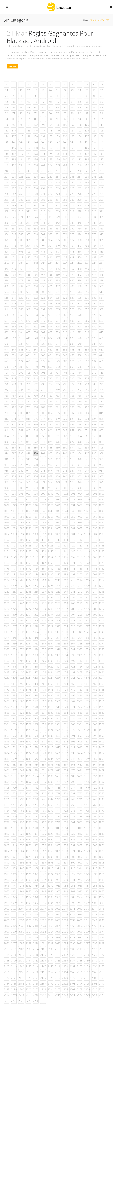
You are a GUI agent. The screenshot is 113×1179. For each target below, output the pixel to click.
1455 (101, 678)
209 (101, 165)
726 (94, 378)
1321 (43, 626)
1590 (65, 735)
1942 (79, 879)
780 (79, 401)
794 (79, 407)
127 (14, 136)
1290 (21, 614)
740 (94, 384)
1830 (79, 833)
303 (72, 205)
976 (79, 482)
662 (36, 355)
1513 (14, 707)
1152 (36, 557)
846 (50, 430)
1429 (14, 672)
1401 (14, 660)
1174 (94, 562)
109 (87, 124)
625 (72, 338)
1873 (87, 851)
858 (36, 436)
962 (79, 476)
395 (28, 245)
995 (14, 493)
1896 (50, 862)
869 (14, 441)
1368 (79, 643)
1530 (36, 712)
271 (43, 194)
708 (65, 372)
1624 (6, 753)
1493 (72, 695)
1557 (28, 724)
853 (101, 430)
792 (65, 407)
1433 (43, 672)
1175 (101, 562)
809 (87, 413)
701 (14, 372)
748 (50, 390)
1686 (50, 776)
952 (6, 476)
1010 (21, 499)
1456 (6, 683)
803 (43, 413)
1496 (94, 695)
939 (14, 470)
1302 (6, 620)
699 (101, 366)
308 (6, 211)
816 (36, 418)
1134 (6, 551)
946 (65, 470)
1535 (72, 712)
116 (36, 130)
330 (65, 217)
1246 (6, 597)
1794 (21, 822)
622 (50, 338)
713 (101, 372)
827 (14, 424)
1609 (101, 741)
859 (43, 436)
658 (6, 355)
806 (65, 413)
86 (21, 119)
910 (6, 459)
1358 (6, 643)
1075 (87, 522)
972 (50, 482)
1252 (50, 597)
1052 (21, 516)
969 (28, 482)
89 (43, 119)
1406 (50, 660)
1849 (14, 845)
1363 (43, 643)
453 (43, 268)
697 (87, 366)
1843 (72, 839)
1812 (50, 828)
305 (87, 205)
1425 (87, 666)
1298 (79, 614)
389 (87, 240)
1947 (14, 885)
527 (72, 297)
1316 (6, 626)
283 (28, 199)
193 (87, 159)
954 (21, 476)
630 (6, 343)
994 (6, 493)
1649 (87, 758)
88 (35, 119)
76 (50, 113)
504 (6, 292)
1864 (21, 851)
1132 (94, 545)
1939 (57, 879)
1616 (50, 747)
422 (21, 257)
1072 (65, 522)
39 (86, 96)
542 (79, 303)
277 (87, 194)
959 (58, 476)
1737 (14, 799)
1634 (79, 753)
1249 (28, 597)
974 (65, 482)
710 (79, 372)
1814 (65, 828)
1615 (43, 747)
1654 (21, 764)
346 (79, 222)
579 (43, 320)
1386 (6, 655)
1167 (43, 562)
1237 (43, 591)
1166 (36, 562)
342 (50, 222)
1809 (28, 828)
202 (50, 165)
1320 (36, 626)
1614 (36, 747)
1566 (94, 724)
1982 (65, 897)
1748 (94, 799)
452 (36, 268)
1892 (21, 862)
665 (58, 355)
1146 (94, 551)
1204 (6, 580)
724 (79, 378)
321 (101, 211)
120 (65, 130)
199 (28, 165)
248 (79, 182)
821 (72, 418)
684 (94, 361)
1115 (72, 539)
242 (36, 182)
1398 (94, 655)
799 (14, 413)
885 (28, 447)
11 (86, 84)
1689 (72, 776)
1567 (101, 724)
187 (43, 159)
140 (6, 142)
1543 (28, 718)
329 (58, 217)
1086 (65, 528)
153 (101, 142)
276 (79, 194)
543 (87, 303)
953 (14, 476)
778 (65, 401)
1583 (14, 735)
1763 (101, 805)
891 (72, 447)
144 (36, 142)
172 (36, 153)
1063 (101, 516)
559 (101, 309)
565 (43, 315)
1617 (57, 747)
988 (65, 488)
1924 (50, 874)
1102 (79, 534)
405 (101, 245)
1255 (72, 597)
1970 (79, 891)
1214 (79, 580)
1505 (57, 701)
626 (79, 338)
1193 (28, 574)
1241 (72, 591)
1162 (6, 562)
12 (94, 84)
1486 (21, 695)
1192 (21, 574)
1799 (57, 822)
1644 (50, 758)
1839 (43, 839)
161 (58, 147)
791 (58, 407)
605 (28, 332)
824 (94, 418)
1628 (36, 753)
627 (87, 338)
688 (21, 366)
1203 (101, 574)
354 (36, 228)
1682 (21, 776)
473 (87, 274)
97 (101, 119)
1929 (87, 874)
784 (6, 407)
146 (50, 142)
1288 (6, 614)
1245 (101, 591)
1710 (21, 787)
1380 (65, 649)
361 (87, 228)
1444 (21, 678)
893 (87, 447)
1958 (94, 885)
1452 (79, 678)
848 (65, 430)
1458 (21, 683)
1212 (65, 580)
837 (87, 424)
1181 (43, 568)
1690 (79, 776)
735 (58, 384)
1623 (101, 747)
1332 (21, 632)
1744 (65, 799)
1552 (94, 718)
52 (79, 101)
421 (14, 257)
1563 (72, 724)
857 (28, 436)
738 (79, 384)
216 (50, 171)
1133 (101, 545)
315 (58, 211)
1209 (43, 580)
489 (101, 280)
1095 (28, 534)
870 (21, 441)
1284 (79, 609)
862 (65, 436)
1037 (14, 511)
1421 (57, 666)
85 (13, 119)
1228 (79, 586)
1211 (57, 580)
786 (21, 407)
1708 (6, 787)
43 (13, 101)
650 (50, 349)
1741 (43, 799)
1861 (101, 845)
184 (21, 159)
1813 (57, 828)
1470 (6, 689)
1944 (94, 879)
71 (13, 113)
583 (72, 320)
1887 (87, 856)
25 (86, 90)
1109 (28, 539)
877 (72, 441)
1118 (94, 539)
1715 (57, 787)
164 (79, 147)
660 (21, 355)
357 (58, 228)
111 (101, 124)
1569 (14, 730)
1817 (87, 828)
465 (28, 274)
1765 (14, 810)
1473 (28, 689)
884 (21, 447)
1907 (28, 868)
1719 (87, 787)
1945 (101, 879)
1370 (94, 643)
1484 (6, 695)
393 (14, 245)
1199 (72, 574)
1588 (50, 735)
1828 (65, 833)
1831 (87, 833)
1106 (6, 539)
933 (72, 464)
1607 (87, 741)
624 (65, 338)
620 (36, 338)
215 (43, 171)
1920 (21, 874)
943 (43, 470)
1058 (65, 516)
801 (28, 413)
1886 (79, 856)
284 (36, 199)
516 (94, 292)
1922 (36, 874)
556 (79, 309)
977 (87, 482)
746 (36, 390)
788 (36, 407)
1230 (94, 586)
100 (21, 124)
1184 (65, 568)
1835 (14, 839)
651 (58, 349)
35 (57, 96)
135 (72, 136)
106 (65, 124)
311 (28, 211)
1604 (65, 741)
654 (79, 349)
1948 (21, 885)
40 (94, 96)
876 (65, 441)
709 (72, 372)
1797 (43, 822)
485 (72, 280)
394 (21, 245)
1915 (87, 868)
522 (36, 297)
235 (87, 176)
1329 (101, 626)
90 (50, 119)
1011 (28, 499)
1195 (43, 574)
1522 (79, 707)
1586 (36, 735)
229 (43, 176)
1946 (6, 885)
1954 (65, 885)
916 (50, 459)
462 (6, 274)
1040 (36, 511)
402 (79, 245)
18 (35, 90)
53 (86, 101)
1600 (36, 741)
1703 (72, 781)
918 (65, 459)
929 (43, 464)
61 (43, 107)
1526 (6, 712)
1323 (57, 626)
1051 (14, 516)
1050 (6, 516)
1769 (43, 810)
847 (58, 430)
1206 (21, 580)
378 (6, 240)
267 (14, 194)
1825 (43, 833)
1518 (50, 707)
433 (101, 257)
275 (72, 194)
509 (43, 292)
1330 (6, 632)
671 (101, 355)
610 (65, 332)
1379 (57, 649)
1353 (72, 637)
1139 (43, 551)
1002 (65, 493)
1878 (21, 856)
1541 (14, 718)
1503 (43, 701)
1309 (57, 620)
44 (21, 101)
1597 (14, 741)
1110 (36, 539)
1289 (14, 614)
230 (50, 176)
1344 (6, 637)
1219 (14, 586)
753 (87, 390)
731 (28, 384)
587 (101, 320)
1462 (50, 683)
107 (72, 124)
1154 (50, 557)
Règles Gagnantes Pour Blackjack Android (50, 37)
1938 (50, 879)
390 (94, 240)
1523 (87, 707)
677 (43, 361)
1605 (72, 741)
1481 (87, 689)
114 (21, 130)
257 (43, 188)
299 (43, 205)
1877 (14, 856)
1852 (36, 845)
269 (28, 194)
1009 (14, 499)
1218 (6, 586)
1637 (101, 753)
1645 (57, 758)
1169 (57, 562)
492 (21, 286)
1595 (101, 735)
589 (14, 326)
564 (36, 315)
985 (43, 488)
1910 (50, 868)
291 (87, 199)
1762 (94, 805)
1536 (79, 712)
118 (50, 130)
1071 (57, 522)
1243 (87, 591)
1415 (14, 666)
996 (21, 493)
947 (72, 470)
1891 (14, 862)
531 (101, 297)
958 (50, 476)
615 (101, 332)
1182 (50, 568)
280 (6, 199)
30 (21, 96)
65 (72, 107)
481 (43, 280)
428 (65, 257)
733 (43, 384)
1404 (36, 660)
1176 (6, 568)
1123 (28, 545)
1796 (36, 822)
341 (43, 222)
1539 (101, 712)
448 (6, 268)
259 (58, 188)
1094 (21, 534)
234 (79, 176)
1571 (28, 730)
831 (43, 424)
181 (101, 153)
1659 (57, 764)
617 (14, 338)
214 (36, 171)
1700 (50, 781)
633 (28, 343)
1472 (21, 689)
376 (94, 234)
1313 (87, 620)
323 (14, 217)
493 (28, 286)
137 (87, 136)
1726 (36, 793)
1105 (101, 534)
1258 (94, 597)
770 (6, 401)
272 (50, 194)
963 (87, 476)
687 (14, 366)
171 (28, 153)
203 (58, 165)
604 (21, 332)
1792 (6, 822)
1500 (21, 701)
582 (65, 320)
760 (36, 395)
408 (21, 251)
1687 (57, 776)
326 (36, 217)
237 (101, 176)
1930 (94, 874)
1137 (28, 551)
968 (21, 482)
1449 (57, 678)
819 (58, 418)
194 (94, 159)
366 (21, 234)
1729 (57, 793)
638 (65, 343)
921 (87, 459)
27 (101, 90)
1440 (94, 672)
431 (87, 257)
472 (79, 274)
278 (94, 194)
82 (94, 113)
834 (65, 424)
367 (28, 234)
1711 (28, 787)
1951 (43, 885)
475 (101, 274)
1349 (43, 637)
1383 (87, 649)
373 (72, 234)
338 (21, 222)
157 (28, 147)
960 (65, 476)
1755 (43, 805)
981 (14, 488)
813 (14, 418)
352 (21, 228)
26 (94, 90)
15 (13, 90)
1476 (50, 689)
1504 (50, 701)
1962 (21, 891)
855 (14, 436)
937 (101, 464)
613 (87, 332)
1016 (65, 499)
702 (21, 372)
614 (94, 332)
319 (87, 211)
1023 (14, 505)
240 (21, 182)
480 (36, 280)
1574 (50, 730)
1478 (65, 689)
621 (43, 338)
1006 (94, 493)
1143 (72, 551)
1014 (50, 499)
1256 (79, 597)
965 (101, 476)
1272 (94, 603)
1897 (57, 862)
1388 (21, 655)
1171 (72, 562)
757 (14, 395)
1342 (94, 632)
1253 (57, 597)
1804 (94, 822)
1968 (65, 891)
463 (14, 274)
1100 (65, 534)
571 (87, 315)
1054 (36, 516)
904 (65, 453)
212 (21, 171)
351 (14, 228)
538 (50, 303)
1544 (36, 718)
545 (101, 303)
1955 (72, 885)
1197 (57, 574)
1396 (79, 655)
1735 (101, 793)
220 (79, 171)
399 (58, 245)
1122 (21, 545)
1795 (28, 822)
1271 (87, 603)
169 (14, 153)
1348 (36, 637)
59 (28, 107)
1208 (36, 580)
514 (79, 292)
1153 (43, 557)
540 (65, 303)
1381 (72, 649)
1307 (43, 620)
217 (58, 171)
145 (43, 142)
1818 (94, 828)
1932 (6, 879)
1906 (21, 868)
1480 (79, 689)
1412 (94, 660)
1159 (87, 557)
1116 (79, 539)
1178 (21, 568)
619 (28, 338)
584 (79, 320)
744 (21, 390)
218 (65, 171)
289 (72, 199)
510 (50, 292)
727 (101, 378)
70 (6, 113)
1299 (87, 614)
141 (14, 142)
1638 (6, 758)
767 (87, 395)
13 (101, 84)
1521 (72, 707)
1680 (6, 776)
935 (87, 464)
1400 (6, 660)
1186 (79, 568)
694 (65, 366)
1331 (14, 632)
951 (101, 470)
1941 (72, 879)
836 (79, 424)
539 (58, 303)
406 (6, 251)
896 (6, 453)
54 (94, 101)
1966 (50, 891)
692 (50, 366)
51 (72, 101)
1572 (36, 730)
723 (72, 378)
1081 (28, 528)
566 (50, 315)
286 (50, 199)
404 (94, 245)
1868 (50, 851)
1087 (72, 528)
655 (87, 349)
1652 (6, 764)
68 (94, 107)
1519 (57, 707)
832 (50, 424)
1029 (57, 505)
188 (50, 159)
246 (65, 182)
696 (79, 366)
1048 (94, 511)
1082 (36, 528)
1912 (65, 868)
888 (50, 447)
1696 (21, 781)
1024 (21, 505)
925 (14, 464)
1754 (36, 805)
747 (43, 390)
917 (58, 459)
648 (36, 349)
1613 (28, 747)
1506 (65, 701)
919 (72, 459)
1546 (50, 718)
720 (50, 378)
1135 (14, 551)
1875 (101, 851)
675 (28, 361)
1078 (6, 528)
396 (36, 245)
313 (43, 211)
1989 (14, 903)
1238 (50, 591)
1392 (50, 655)
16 (21, 90)
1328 (94, 626)
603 (14, 332)
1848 (6, 845)
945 (58, 470)
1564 (79, 724)
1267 (57, 603)
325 (28, 217)
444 (79, 263)
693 (58, 366)
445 (87, 263)
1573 (43, 730)
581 (58, 320)
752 (79, 390)
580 (50, 320)
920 (79, 459)
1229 (87, 586)
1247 (14, 597)
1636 (94, 753)
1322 (50, 626)
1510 (94, 701)
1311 (72, 620)
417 (87, 251)
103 (43, 124)
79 (72, 113)
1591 (72, 735)
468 (50, 274)
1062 (94, 516)
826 (6, 424)
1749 (101, 799)
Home (85, 20)
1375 (28, 649)
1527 (14, 712)
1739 (28, 799)
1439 (87, 672)
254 (21, 188)
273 (58, 194)
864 (79, 436)
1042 (50, 511)
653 (72, 349)
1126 (50, 545)
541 (72, 303)
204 (65, 165)
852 (94, 430)
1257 (87, 597)
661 (28, 355)
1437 (72, 672)
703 (28, 372)
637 (58, 343)
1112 (50, 539)
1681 (14, 776)
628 (94, 338)
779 (72, 401)
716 (21, 378)
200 (36, 165)
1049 (101, 511)
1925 (57, 874)
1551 (87, 718)
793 (72, 407)
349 (101, 222)
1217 (101, 580)
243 (43, 182)
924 (6, 464)
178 (79, 153)
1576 (65, 730)
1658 (50, 764)
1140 (50, 551)
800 (21, 413)
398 (50, 245)
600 (94, 326)
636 (50, 343)
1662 (79, 764)
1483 (101, 689)
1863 (14, 851)
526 (65, 297)
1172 (79, 562)
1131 (87, 545)
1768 (36, 810)
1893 (28, 862)
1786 (65, 816)
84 (6, 119)
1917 (101, 868)
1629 (43, 753)
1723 (14, 793)
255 (28, 188)
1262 (21, 603)
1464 (65, 683)
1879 (28, 856)
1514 (21, 707)
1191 (14, 574)
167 (101, 147)
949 (87, 470)
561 (14, 315)
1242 (79, 591)
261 (72, 188)
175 (58, 153)
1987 (101, 897)
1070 (50, 522)
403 (87, 245)
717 (28, 378)
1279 (43, 609)
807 (72, 413)
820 (65, 418)
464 (21, 274)
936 (94, 464)
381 (28, 240)
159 (43, 147)
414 (65, 251)
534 (21, 303)
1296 (65, 614)
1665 (101, 764)
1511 (101, 701)
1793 (14, 822)
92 (65, 119)
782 (94, 401)
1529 (28, 712)
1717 (72, 787)
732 (36, 384)
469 (58, 274)
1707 (101, 781)
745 (28, 390)
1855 (57, 845)
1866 (36, 851)
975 (72, 482)
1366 (65, 643)
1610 (6, 747)
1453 (87, 678)
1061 (87, 516)
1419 (43, 666)
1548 (65, 718)
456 (65, 268)
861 (58, 436)
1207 (28, 580)
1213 (72, 580)
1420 (50, 666)
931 (58, 464)
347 (87, 222)
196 (6, 165)
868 (6, 441)
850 (79, 430)
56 (6, 107)
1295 (57, 614)
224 (6, 176)
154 (6, 147)
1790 (94, 816)
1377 (43, 649)
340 (36, 222)
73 (28, 113)
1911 (57, 868)
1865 (28, 851)
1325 (72, 626)
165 (87, 147)
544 (94, 303)
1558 (36, 724)
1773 (72, 810)
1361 (28, 643)
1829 (72, 833)
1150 (21, 557)
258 (50, 188)
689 (28, 366)
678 (50, 361)
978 (94, 482)
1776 (94, 810)
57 (13, 107)
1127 (57, 545)
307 (101, 205)
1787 (72, 816)
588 (6, 326)
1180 (36, 568)
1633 (72, 753)
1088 (79, 528)
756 (6, 395)
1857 (72, 845)
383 (43, 240)
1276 (21, 609)
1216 (94, 580)
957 (43, 476)
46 (35, 101)
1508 (79, 701)
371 (58, 234)
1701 (57, 781)
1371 (101, 643)
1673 (57, 770)
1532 (50, 712)
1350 (50, 637)
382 (36, 240)
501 (87, 286)
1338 (65, 632)
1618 (65, 747)
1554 (6, 724)
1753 (28, 805)
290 (79, 199)
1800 (65, 822)
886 (36, 447)
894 (94, 447)
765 (72, 395)
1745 (72, 799)
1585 (28, 735)
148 (65, 142)
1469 (101, 683)
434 (6, 263)
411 (43, 251)
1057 (57, 516)
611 (72, 332)
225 (14, 176)
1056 (50, 516)
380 (21, 240)
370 (50, 234)
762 (50, 395)
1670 (36, 770)
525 (58, 297)
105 (58, 124)
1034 (94, 505)
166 (94, 147)
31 (28, 96)
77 (57, 113)
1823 (28, 833)
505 (14, 292)
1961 (14, 891)
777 (58, 401)
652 (65, 349)
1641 (28, 758)
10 (79, 84)
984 (36, 488)
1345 (14, 637)
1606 (79, 741)
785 (14, 407)
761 (43, 395)
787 (28, 407)
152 (94, 142)
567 (58, 315)
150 (79, 142)
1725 (28, 793)
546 (6, 309)
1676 (79, 770)
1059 (72, 516)
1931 (101, 874)
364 (6, 234)
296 (21, 205)
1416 (21, 666)
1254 (65, 597)
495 (43, 286)
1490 (50, 695)
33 (43, 96)
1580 (94, 730)
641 (87, 343)
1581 (101, 730)
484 (65, 280)
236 (94, 176)
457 (72, 268)
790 (50, 407)
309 (14, 211)
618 (21, 338)
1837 (28, 839)
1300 (94, 614)
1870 (65, 851)
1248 (21, 597)
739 (87, 384)
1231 (101, 586)
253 (14, 188)
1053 (28, 516)
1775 (87, 810)
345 (72, 222)
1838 (36, 839)
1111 (43, 539)
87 (28, 119)
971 (43, 482)
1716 (65, 787)
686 (6, 366)
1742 (50, 799)
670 (94, 355)
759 (28, 395)
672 (6, 361)
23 (72, 90)
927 (28, 464)
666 (65, 355)
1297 (72, 614)
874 (50, 441)
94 (79, 119)
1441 (101, 672)
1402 (21, 660)
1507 (72, 701)
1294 (50, 614)
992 (94, 488)
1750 (6, 805)
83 (101, 113)
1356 (94, 637)
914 (36, 459)
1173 (87, 562)
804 (50, 413)
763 (58, 395)
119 (58, 130)
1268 (65, 603)
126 (6, 136)
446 (94, 263)
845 (43, 430)
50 (65, 101)
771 (14, 401)
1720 (94, 787)
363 (101, 228)
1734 (94, 793)
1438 (79, 672)
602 (6, 332)
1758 (65, 805)
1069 (43, 522)
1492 (65, 695)
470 (65, 274)
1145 (87, 551)
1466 (79, 683)
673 (14, 361)
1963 (28, 891)
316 (65, 211)
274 (65, 194)
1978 (36, 897)
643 (101, 343)
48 (50, 101)
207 (87, 165)
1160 (94, 557)
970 (36, 482)
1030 (65, 505)
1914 (79, 868)
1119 (101, 539)
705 (43, 372)
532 (6, 303)
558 (94, 309)
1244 (94, 591)
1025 (28, 505)
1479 (72, 689)
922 (94, 459)
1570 (21, 730)
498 (65, 286)
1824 (36, 833)
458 (79, 268)
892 (79, 447)
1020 (94, 499)
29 (13, 96)
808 (79, 413)
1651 (101, 758)
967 (14, 482)
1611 (14, 747)
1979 (43, 897)
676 (36, 361)
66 (79, 107)
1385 (101, 649)
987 (58, 488)
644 (6, 349)
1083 (43, 528)
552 (50, 309)
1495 (87, 695)
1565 (87, 724)
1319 (28, 626)
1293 (43, 614)
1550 (79, 718)
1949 (28, 885)
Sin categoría (35, 46)
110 (94, 124)
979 (101, 482)
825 (101, 418)
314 (50, 211)
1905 (14, 868)
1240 (65, 591)
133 (58, 136)
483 (58, 280)
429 (72, 257)
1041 (43, 511)
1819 (101, 828)
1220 (21, 586)
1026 (36, 505)
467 (43, 274)
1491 (57, 695)
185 (28, 159)
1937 (43, 879)
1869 (57, 851)
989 (72, 488)
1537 (87, 712)
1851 (28, 845)
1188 (94, 568)
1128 (65, 545)
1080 (21, 528)
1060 (79, 516)
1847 (101, 839)
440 (50, 263)
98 (6, 124)
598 (79, 326)
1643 (43, 758)
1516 (36, 707)
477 (14, 280)
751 (72, 390)
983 (28, 488)
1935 (28, 879)
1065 (14, 522)
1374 (21, 649)
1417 (28, 666)
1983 (72, 897)
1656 (36, 764)
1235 (28, 591)
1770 (50, 810)
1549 (72, 718)
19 (43, 90)
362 (94, 228)
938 (6, 470)
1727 (43, 793)
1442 (6, 678)
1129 (72, 545)
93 (72, 119)
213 (28, 171)
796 (94, 407)
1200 (79, 574)
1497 (101, 695)
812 (6, 418)
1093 (14, 534)
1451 (72, 678)
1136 (21, 551)
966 (6, 482)
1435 (57, 672)
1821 (14, 833)
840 (6, 430)
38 (79, 96)
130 (36, 136)
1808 (21, 828)
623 (58, 338)
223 (101, 171)
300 (50, 205)
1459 (28, 683)
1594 (94, 735)
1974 (6, 897)
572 (94, 315)
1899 (72, 862)
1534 (65, 712)
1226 (65, 586)
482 (50, 280)
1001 (57, 493)
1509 (87, 701)
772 (21, 401)
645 (14, 349)
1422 (65, 666)
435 (14, 263)
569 (72, 315)
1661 (72, 764)
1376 (36, 649)
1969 (72, 891)
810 (94, 413)
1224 (50, 586)
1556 (21, 724)
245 (58, 182)
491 (14, 286)
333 (87, 217)
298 (36, 205)
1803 (87, 822)
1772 (65, 810)
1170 (65, 562)
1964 (36, 891)
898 (21, 453)
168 (6, 153)
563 (28, 315)
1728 (50, 793)
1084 (50, 528)
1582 (6, 735)
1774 (79, 810)
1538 (94, 712)
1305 (28, 620)
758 (21, 395)
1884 (65, 856)
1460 (36, 683)
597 (72, 326)
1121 (14, 545)
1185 (72, 568)
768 (94, 395)
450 (21, 268)
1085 (57, 528)
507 (28, 292)
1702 (65, 781)
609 (58, 332)
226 (21, 176)
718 (36, 378)
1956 (79, 885)
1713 (43, 787)
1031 (72, 505)
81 (86, 113)
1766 (21, 810)
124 (94, 130)
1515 (28, 707)
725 (87, 378)
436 (21, 263)
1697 (28, 781)
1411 (87, 660)
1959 (101, 885)
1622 (94, 747)
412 (50, 251)
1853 (43, 845)
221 (87, 171)
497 (58, 286)
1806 (6, 828)
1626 (21, 753)
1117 (87, 539)
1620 (79, 747)
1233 (14, 591)
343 (58, 222)
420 (6, 257)
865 (87, 436)
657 (101, 349)
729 (14, 384)
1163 (14, 562)
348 (94, 222)
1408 (65, 660)
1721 (101, 787)
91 (57, 119)
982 (21, 488)
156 (21, 147)
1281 (57, 609)
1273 (101, 603)
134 (65, 136)
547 (14, 309)
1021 (101, 499)
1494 (79, 695)
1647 (72, 758)
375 (87, 234)
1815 (72, 828)
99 (13, 124)
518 (6, 297)
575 (14, 320)
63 (57, 107)
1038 (21, 511)
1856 (65, 845)
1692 (94, 776)
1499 (14, 701)
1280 (50, 609)
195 (101, 159)
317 (72, 211)
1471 (14, 689)
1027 (43, 505)
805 (58, 413)
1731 (72, 793)
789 (43, 407)
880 (94, 441)
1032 (79, 505)
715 (14, 378)
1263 (28, 603)
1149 (14, 557)
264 (94, 188)
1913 (72, 868)
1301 (101, 614)
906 (79, 453)
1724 (21, 793)
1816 (79, 828)
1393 (57, 655)
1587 (43, 735)
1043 (57, 511)
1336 (50, 632)
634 (36, 343)
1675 (72, 770)
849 (72, 430)
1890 (6, 862)
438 (36, 263)
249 (87, 182)
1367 (72, 643)
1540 (6, 718)
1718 (79, 787)
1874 (94, 851)
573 (101, 315)
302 (65, 205)
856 (21, 436)
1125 (43, 545)
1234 (21, 591)
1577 (72, 730)
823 (87, 418)
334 (94, 217)
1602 (50, 741)
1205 (14, 580)
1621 (87, 747)
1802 (79, 822)
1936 (36, 879)
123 (87, 130)
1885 (72, 856)
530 (94, 297)
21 (57, 90)
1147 (101, 551)
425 (43, 257)
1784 (50, 816)
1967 (57, 891)
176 (65, 153)
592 (36, 326)
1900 (79, 862)
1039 (28, 511)
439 (43, 263)
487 (87, 280)
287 (58, 199)
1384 (94, 649)
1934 (21, 879)
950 (94, 470)
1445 (28, 678)
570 (79, 315)
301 (58, 205)
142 (21, 142)
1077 (101, 522)
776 (50, 401)
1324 (65, 626)
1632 (65, 753)
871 (28, 441)
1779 (14, 816)
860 (50, 436)
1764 (6, 810)
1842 (65, 839)
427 (58, 257)
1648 (79, 758)
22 (65, 90)
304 (79, 205)
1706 (94, 781)
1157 (72, 557)
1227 (72, 586)
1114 (65, 539)
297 (28, 205)
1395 (72, 655)
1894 (36, 862)
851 (87, 430)
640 (79, 343)
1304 (21, 620)
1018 (79, 499)
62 (50, 107)
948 (79, 470)
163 (72, 147)
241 (28, 182)
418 (94, 251)
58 (21, 107)
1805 (101, 822)
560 (6, 315)
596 (65, 326)
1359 (14, 643)
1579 (87, 730)
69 (101, 107)
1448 (50, 678)
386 (65, 240)
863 (72, 436)
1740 (36, 799)
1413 (101, 660)
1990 (21, 903)
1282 (65, 609)
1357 (101, 637)
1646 (65, 758)
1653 (14, 764)
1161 (101, 557)
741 (101, 384)
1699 (43, 781)
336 (6, 222)
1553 (101, 718)
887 (43, 447)
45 (28, 101)
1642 (36, 758)
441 (58, 263)
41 (101, 96)
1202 (94, 574)
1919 (14, 874)
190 (65, 159)
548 (21, 309)
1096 (36, 534)
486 (79, 280)
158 (36, 147)
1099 (57, 534)
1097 (43, 534)
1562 (65, 724)
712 (94, 372)
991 (87, 488)
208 (94, 165)
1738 (21, 799)
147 (58, 142)
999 (43, 493)
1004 (79, 493)
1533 (57, 712)
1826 (50, 833)
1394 (65, 655)
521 (28, 297)
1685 (43, 776)
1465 (72, 683)
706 (50, 372)
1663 (87, 764)
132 (50, 136)
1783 (43, 816)
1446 (36, 678)
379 (14, 240)
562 (21, 315)
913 (28, 459)
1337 (57, 632)
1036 (6, 511)
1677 (87, 770)
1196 (50, 574)
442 (65, 263)
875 (58, 441)
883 (14, 447)
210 (6, 171)
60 (35, 107)
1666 (6, 770)
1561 (57, 724)
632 (21, 343)
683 (87, 361)
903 (58, 453)
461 (101, 268)
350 (6, 228)
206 (79, 165)
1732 (79, 793)
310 (21, 211)
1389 (28, 655)
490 (6, 286)
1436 (65, 672)
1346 (21, 637)
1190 (6, 574)
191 (72, 159)
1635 (87, 753)
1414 (6, 666)
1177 (14, 568)
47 (43, 101)
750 (65, 390)
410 (36, 251)
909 (101, 453)
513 (72, 292)
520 (21, 297)
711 (87, 372)
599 (87, 326)
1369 (87, 643)
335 (101, 217)
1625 (14, 753)
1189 (101, 568)
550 (36, 309)
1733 (87, 793)
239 (14, 182)
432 (94, 257)
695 (72, 366)
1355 (87, 637)
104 (50, 124)
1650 (94, 758)
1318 (21, 626)
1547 (57, 718)
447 (101, 263)
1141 (57, 551)
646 (21, 349)
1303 (14, 620)
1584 (21, 735)
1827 (57, 833)
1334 (36, 632)
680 (65, 361)
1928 (79, 874)
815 (28, 418)
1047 (87, 511)
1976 (21, 897)
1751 (14, 805)
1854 (50, 845)
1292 (36, 614)
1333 (28, 632)
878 (79, 441)
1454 (94, 678)
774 (36, 401)
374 (79, 234)
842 (21, 430)
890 (65, 447)
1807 (14, 828)
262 (79, 188)
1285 (87, 609)
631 (14, 343)
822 (79, 418)
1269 (72, 603)
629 (101, 338)
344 (65, 222)
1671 (43, 770)
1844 (79, 839)
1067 (28, 522)
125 (101, 130)
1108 (21, 539)
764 (65, 395)
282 (21, 199)
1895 (43, 862)
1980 (50, 897)
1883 (57, 856)
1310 (65, 620)
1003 (72, 493)
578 (36, 320)
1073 (72, 522)
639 (72, 343)
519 (14, 297)
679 (58, 361)
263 (87, 188)
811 (101, 413)
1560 (50, 724)
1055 (43, 516)
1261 (14, 603)
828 (21, 424)
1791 (101, 816)
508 (36, 292)
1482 (94, 689)
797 (101, 407)
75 (43, 113)
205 (72, 165)
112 (6, 130)
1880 (36, 856)
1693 (101, 776)
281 (14, 199)
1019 (87, 499)
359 (72, 228)
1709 (14, 787)
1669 (28, 770)
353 (28, 228)
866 (94, 436)
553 (58, 309)
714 (6, 378)
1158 (79, 557)
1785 (57, 816)
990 (79, 488)
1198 (65, 574)
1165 (28, 562)
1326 (79, 626)
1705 (87, 781)
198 (21, 165)
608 (50, 332)
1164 (21, 562)
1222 (36, 586)
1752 (21, 805)
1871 (72, 851)
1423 (72, 666)
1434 (50, 672)
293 (101, 199)
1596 (6, 741)
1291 (28, 614)
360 (79, 228)
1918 (6, 874)
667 (72, 355)
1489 (43, 695)
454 (50, 268)
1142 (65, 551)
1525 (101, 707)
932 (65, 464)
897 (14, 453)
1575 (57, 730)
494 (36, 286)
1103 (87, 534)
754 (94, 390)
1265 (43, 603)
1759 (72, 805)
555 (72, 309)
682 (79, 361)
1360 (21, 643)
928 (36, 464)
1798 (50, 822)
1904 (6, 868)
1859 (87, 845)
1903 (101, 862)
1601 (43, 741)
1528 (21, 712)
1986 (94, 897)
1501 (28, 701)
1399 (101, 655)
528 (79, 297)
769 (101, 395)
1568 (6, 730)
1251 (43, 597)
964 (94, 476)
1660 (65, 764)
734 (50, 384)
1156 (65, 557)
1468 (94, 683)
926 (21, 464)
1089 (87, 528)
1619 (72, 747)
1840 (50, 839)
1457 (14, 683)
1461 (43, 683)
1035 (101, 505)
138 (94, 136)
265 (101, 188)
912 (21, 459)
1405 (43, 660)
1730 (65, 793)
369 (43, 234)
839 (101, 424)
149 (72, 142)
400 (65, 245)
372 (65, 234)
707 (58, 372)
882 (6, 447)
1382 (79, 649)
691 (43, 366)
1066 (21, 522)
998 (36, 493)
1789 (87, 816)
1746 (79, 799)
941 (28, 470)
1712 (36, 787)
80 (79, 113)
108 (79, 124)
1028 (50, 505)
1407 (57, 660)
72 (21, 113)
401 (72, 245)
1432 (36, 672)
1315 (101, 620)
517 (101, 292)
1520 (65, 707)
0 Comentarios (69, 46)
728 (6, 384)
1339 (72, 632)
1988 (6, 903)
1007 (101, 493)
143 (28, 142)
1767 (28, 810)
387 (72, 240)
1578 (79, 730)
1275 (14, 609)
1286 (94, 609)
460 (94, 268)
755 (101, 390)
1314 (94, 620)
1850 (21, 845)
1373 (14, 649)
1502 (36, 701)
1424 (79, 666)
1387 (14, 655)
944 (50, 470)
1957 (87, 885)
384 (50, 240)
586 (94, 320)
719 (43, 378)
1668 (21, 770)
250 (94, 182)
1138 (36, 551)
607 (43, 332)
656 (94, 349)
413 (58, 251)
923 (101, 459)
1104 (94, 534)
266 (6, 194)
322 (6, 217)
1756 (50, 805)
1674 (65, 770)
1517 (43, 707)
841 (14, 430)
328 (50, 217)
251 (101, 182)
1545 (43, 718)
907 (87, 453)
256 (36, 188)
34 (50, 96)
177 (72, 153)
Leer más (12, 66)
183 (14, 159)
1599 (28, 741)
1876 (6, 856)
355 (43, 228)
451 (28, 268)
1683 (28, 776)
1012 (36, 499)
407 (14, 251)
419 (101, 251)
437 (28, 263)
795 (87, 407)
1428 (6, 672)
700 (6, 372)
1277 (28, 609)
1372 (6, 649)
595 (58, 326)
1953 (57, 885)
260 (65, 188)
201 (43, 165)
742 (6, 390)
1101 (72, 534)
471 (72, 274)
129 (28, 136)
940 (21, 470)
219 (72, 171)
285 (43, 199)
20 (50, 90)
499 (72, 286)
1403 (28, 660)
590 (21, 326)
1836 (21, 839)
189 (58, 159)
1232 (6, 591)
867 (101, 436)
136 (79, 136)
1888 (94, 856)
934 (79, 464)
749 (58, 390)
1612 (21, 747)
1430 (21, 672)
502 (94, 286)
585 (87, 320)
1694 (6, 781)
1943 (87, 879)
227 (28, 176)
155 (14, 147)
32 (35, 96)
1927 (72, 874)
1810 (36, 828)
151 (87, 142)
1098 (50, 534)
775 (43, 401)
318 (79, 211)
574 (6, 320)
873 (43, 441)
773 (28, 401)
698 (94, 366)
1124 (36, 545)
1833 (101, 833)
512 (65, 292)
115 (28, 130)
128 (21, 136)
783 (101, 401)
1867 (43, 851)
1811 (43, 828)
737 (72, 384)
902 (50, 453)
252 (6, 188)
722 (65, 378)
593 (43, 326)
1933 (14, 879)
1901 (87, 862)
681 (72, 361)
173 (43, 153)
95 (86, 119)
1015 (57, 499)
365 (14, 234)
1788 (79, 816)
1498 (6, 701)
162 (65, 147)
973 (58, 482)
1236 (36, 591)
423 (28, 257)
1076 (94, 522)
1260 (6, 603)
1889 (101, 856)
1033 (87, 505)
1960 (6, 891)
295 (14, 205)
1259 (101, 597)
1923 (43, 874)
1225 (57, 586)
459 (87, 268)
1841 (57, 839)
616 (6, 338)
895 (101, 447)
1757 (57, 805)
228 (36, 176)
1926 (65, 874)
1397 (87, 655)
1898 (65, 862)
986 (50, 488)
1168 (50, 562)
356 (50, 228)
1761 (87, 805)
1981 (57, 897)
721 (58, 378)
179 (87, 153)
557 (87, 309)
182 (6, 159)
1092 (6, 534)
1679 (101, 770)
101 (28, 124)
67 (86, 107)
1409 (72, 660)
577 (28, 320)
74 (35, 113)
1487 (28, 695)
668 (79, 355)
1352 (65, 637)
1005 (87, 493)
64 (65, 107)
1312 (79, 620)
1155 (57, 557)
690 (36, 366)
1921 (28, 874)
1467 (87, 683)
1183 (57, 568)
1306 (36, 620)
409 (28, 251)
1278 (36, 609)
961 (72, 476)
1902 (94, 862)
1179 (28, 568)
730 (21, 384)
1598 (21, 741)
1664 (94, 764)
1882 (50, 856)
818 (50, 418)
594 (50, 326)
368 (36, 234)
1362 (36, 643)
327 (43, 217)
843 (28, 430)
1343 (101, 632)
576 (21, 320)
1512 (6, 707)
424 (36, 257)
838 (94, 424)
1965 (43, 891)
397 (43, 245)
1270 (79, 603)
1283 (72, 609)
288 (65, 199)
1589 (57, 735)
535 (28, 303)
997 (28, 493)
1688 (65, 776)
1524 (94, 707)
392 (6, 245)
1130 (79, 545)
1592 (79, 735)
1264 (36, 603)
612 (79, 332)
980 (6, 488)
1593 (87, 735)
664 (50, 355)
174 (50, 153)
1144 (79, 551)
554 (65, 309)
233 (72, 176)
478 (21, 280)
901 (43, 453)
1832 (94, 833)
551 (43, 309)
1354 (79, 637)
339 (28, 222)
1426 (94, 666)
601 (101, 326)
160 (50, 147)
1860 (94, 845)
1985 (87, 897)
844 (36, 430)
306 (94, 205)
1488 (36, 695)
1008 (6, 499)
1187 (87, 568)
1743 (57, 799)
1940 (65, 879)
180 (94, 153)
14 (6, 90)
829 (28, 424)
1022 (6, 505)
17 (28, 90)
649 (43, 349)
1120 (6, 545)
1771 (57, 810)
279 (101, 194)
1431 (28, 672)
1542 (21, 718)
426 (50, 257)
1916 (94, 868)
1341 (87, 632)
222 (94, 171)
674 (21, 361)
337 (14, 222)
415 (72, 251)
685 (101, 361)
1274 (6, 609)
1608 (94, 741)
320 (94, 211)
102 (36, 124)
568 (65, 315)
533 (14, 303)
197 (14, 165)
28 (6, 96)
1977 (28, 897)
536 (36, 303)
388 (79, 240)
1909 (43, 868)
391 (101, 240)
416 (79, 251)
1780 (21, 816)
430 (79, 257)
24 (79, 90)
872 (36, 441)
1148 (6, 557)
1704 (79, 781)
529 (87, 297)
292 (94, 199)
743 (14, 390)
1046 (79, 511)
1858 (79, 845)
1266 (50, 603)
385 (58, 240)
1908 (36, 868)
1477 (57, 689)
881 (101, 441)
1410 (79, 660)
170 (21, 153)
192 (79, 159)
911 (14, 459)
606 (36, 332)
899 (28, 453)
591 (28, 326)
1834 (6, 839)
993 (101, 488)
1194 (36, 574)
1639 (14, 758)
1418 (36, 666)
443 (72, 263)
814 (21, 418)
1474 (36, 689)
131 (43, 136)
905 (72, 453)
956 (36, 476)
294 (6, 205)
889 (58, 447)
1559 (43, 724)
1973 (101, 891)
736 (65, 384)
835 (72, 424)
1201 (87, 574)
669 (87, 355)
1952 (50, 885)
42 (6, 101)
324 (21, 217)
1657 (43, 764)
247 (72, 182)
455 (58, 268)
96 (94, 119)
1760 (79, 805)
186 (36, 159)
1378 (50, 649)
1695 (14, 781)
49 (57, 101)
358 (65, 228)
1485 (14, 695)
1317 (14, 626)
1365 (57, 643)
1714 (50, 787)
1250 (36, 597)
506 (21, 292)
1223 (43, 586)
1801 (72, 822)
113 (14, 130)
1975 (14, 897)
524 (50, 297)
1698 (36, 781)
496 (50, 286)
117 (43, 130)
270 (36, 194)
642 (94, 343)
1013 (43, 499)
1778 (6, 816)
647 (28, 349)
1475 (43, 689)
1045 (72, 511)
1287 (101, 609)
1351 (57, 637)
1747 (87, 799)
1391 (43, 655)
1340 (79, 632)
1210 (50, 580)
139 (101, 136)
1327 (87, 626)
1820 (6, 833)
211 (14, 171)
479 (28, 280)
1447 (43, 678)
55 (101, 101)
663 (43, 355)
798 (6, 413)
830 (36, 424)
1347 (28, 637)
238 (6, 182)
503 (101, 286)
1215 (87, 580)
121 (72, 130)
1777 (101, 810)
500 (79, 286)
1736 (6, 799)
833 (58, 424)
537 (43, 303)
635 (43, 343)
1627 (28, 753)
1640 (21, 758)
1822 (21, 833)
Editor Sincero (52, 46)
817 (43, 418)
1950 (36, 885)
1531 (43, 712)
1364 (50, 643)
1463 (57, 683)
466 (36, 274)
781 (87, 401)
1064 (6, 522)
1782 (36, 816)
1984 (79, 897)
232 (65, 176)
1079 (14, 528)
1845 (87, 839)
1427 (101, 666)
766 (79, 395)
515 (87, 292)
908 (94, 453)
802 (36, 413)
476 (6, 280)
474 (94, 274)
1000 (50, 493)
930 (50, 464)
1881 (43, 856)
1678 (94, 770)
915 (43, 459)
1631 (57, 753)
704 (36, 372)
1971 (87, 891)
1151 (28, 557)
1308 (50, 620)
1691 (87, 776)
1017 (72, 499)
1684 (36, 776)
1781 (28, 816)
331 (72, 217)
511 (58, 292)
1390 (36, 655)
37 (72, 96)
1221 (28, 586)
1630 (50, 753)
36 (65, 96)
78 (65, 113)
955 (28, 476)
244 (50, 182)
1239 (57, 591)
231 (58, 176)
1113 (57, 539)
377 (101, 234)
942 (36, 470)
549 (28, 309)
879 (87, 441)
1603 (57, 741)
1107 (14, 539)
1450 (65, 678)
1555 (14, 724)
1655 (28, 764)
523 (43, 297)
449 (14, 268)
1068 (36, 522)
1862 (6, 851)
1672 (50, 770)
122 (79, 130)
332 (79, 217)
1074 (79, 522)
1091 (101, 528)
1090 (94, 528)
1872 (79, 851)
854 (6, 436)
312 (36, 211)
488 (94, 280)
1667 (14, 770)
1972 (94, 891)
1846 (94, 839)
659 (14, 355)
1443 (14, 678)
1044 (65, 511)
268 (21, 194)
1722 (6, 793)
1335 (43, 632)
